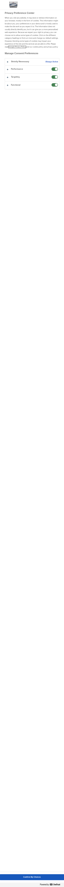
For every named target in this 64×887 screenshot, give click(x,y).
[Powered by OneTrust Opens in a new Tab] (51, 885)
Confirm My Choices (32, 877)
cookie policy (38, 47)
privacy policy (52, 47)
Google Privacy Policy (17, 47)
